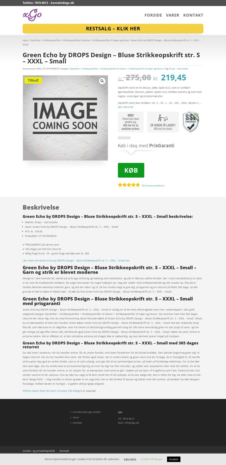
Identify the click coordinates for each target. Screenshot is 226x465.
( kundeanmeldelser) (153, 185)
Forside (153, 16)
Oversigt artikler (91, 412)
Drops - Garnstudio (178, 68)
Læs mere (130, 459)
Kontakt (193, 16)
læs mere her (126, 107)
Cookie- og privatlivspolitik (39, 450)
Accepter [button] (173, 459)
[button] (102, 81)
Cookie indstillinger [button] (152, 459)
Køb (131, 170)
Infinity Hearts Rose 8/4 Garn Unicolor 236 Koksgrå (52, 390)
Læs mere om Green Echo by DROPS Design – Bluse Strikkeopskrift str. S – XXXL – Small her (76, 260)
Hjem (25, 40)
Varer (172, 16)
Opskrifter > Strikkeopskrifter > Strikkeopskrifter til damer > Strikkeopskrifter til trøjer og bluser (79, 40)
